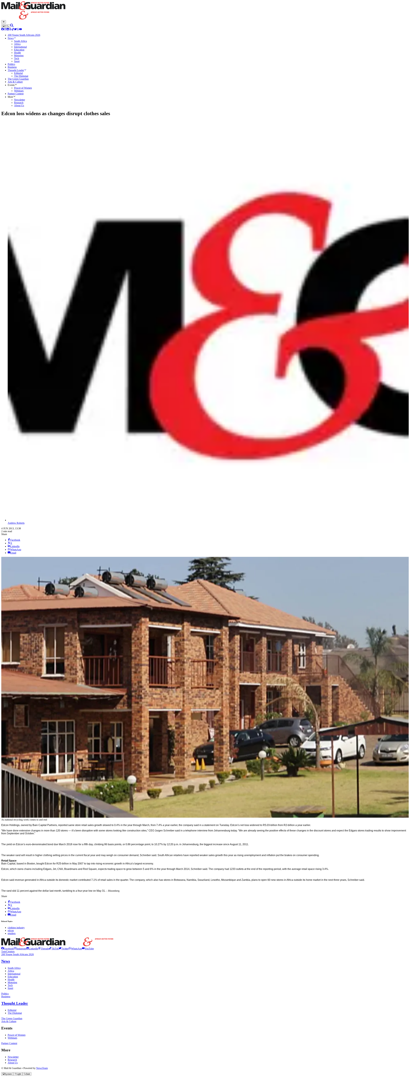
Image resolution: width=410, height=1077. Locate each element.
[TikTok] (13, 29)
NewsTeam (42, 1068)
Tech (10, 985)
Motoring (12, 982)
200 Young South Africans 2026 (17, 954)
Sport (10, 988)
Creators (10, 951)
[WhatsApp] (18, 29)
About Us (13, 1062)
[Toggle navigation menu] (3, 22)
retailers (12, 933)
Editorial (12, 1010)
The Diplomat (15, 1013)
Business (5, 996)
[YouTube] (20, 29)
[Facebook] (2, 29)
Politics (5, 993)
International (14, 973)
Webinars (12, 1037)
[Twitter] (15, 29)
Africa (11, 971)
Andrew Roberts (16, 523)
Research (12, 1059)
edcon (11, 930)
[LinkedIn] (7, 29)
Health (11, 979)
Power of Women (16, 1035)
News (5, 961)
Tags (3, 951)
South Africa (14, 968)
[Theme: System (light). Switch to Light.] (5, 26)
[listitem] (7, 948)
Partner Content (9, 1043)
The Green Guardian (11, 1018)
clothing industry (16, 927)
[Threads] (10, 29)
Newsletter (13, 1057)
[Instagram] (5, 29)
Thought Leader (14, 1003)
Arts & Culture (8, 1021)
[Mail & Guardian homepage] (205, 10)
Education (13, 976)
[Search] (11, 26)
